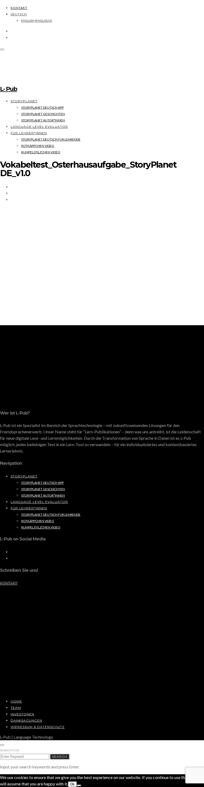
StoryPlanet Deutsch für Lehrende (50, 139)
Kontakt (19, 8)
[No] (79, 785)
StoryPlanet (24, 101)
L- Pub (8, 88)
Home (16, 701)
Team (16, 708)
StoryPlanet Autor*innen (43, 120)
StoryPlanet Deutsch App (42, 107)
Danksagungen (26, 720)
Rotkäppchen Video (37, 146)
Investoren (22, 714)
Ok (72, 784)
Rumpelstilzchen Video (40, 152)
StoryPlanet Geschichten (43, 114)
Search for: (10, 750)
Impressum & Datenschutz (38, 727)
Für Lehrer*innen (29, 133)
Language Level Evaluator (39, 127)
